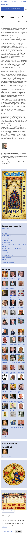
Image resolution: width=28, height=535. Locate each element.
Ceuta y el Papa (6, 242)
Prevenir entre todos (7, 240)
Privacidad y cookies (8, 511)
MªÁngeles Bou (6, 410)
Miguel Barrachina (21, 401)
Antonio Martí (21, 288)
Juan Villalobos (22, 362)
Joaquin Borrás (22, 336)
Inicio (2, 1)
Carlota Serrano (6, 298)
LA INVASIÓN (5, 250)
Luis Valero (21, 372)
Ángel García (13, 278)
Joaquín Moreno (4, 345)
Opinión (11, 1)
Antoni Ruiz (5, 288)
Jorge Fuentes (4, 22)
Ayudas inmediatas (6, 257)
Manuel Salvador (4, 392)
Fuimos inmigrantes (7, 238)
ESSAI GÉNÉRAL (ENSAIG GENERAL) (11, 253)
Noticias (6, 1)
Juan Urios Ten (13, 362)
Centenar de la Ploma (22, 298)
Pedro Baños (13, 410)
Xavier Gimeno (5, 437)
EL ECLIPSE (4, 233)
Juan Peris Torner (4, 363)
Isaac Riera (12, 326)
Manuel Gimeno (12, 382)
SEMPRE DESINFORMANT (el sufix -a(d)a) (12, 248)
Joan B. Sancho (5, 336)
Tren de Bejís (5, 231)
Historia (16, 1)
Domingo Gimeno (12, 308)
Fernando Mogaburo (21, 308)
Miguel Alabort (14, 401)
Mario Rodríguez (20, 392)
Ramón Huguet (14, 419)
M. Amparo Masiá (4, 382)
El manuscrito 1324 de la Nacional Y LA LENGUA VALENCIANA (14, 245)
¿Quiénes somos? (5, 4)
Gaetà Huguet (13, 317)
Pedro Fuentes (22, 410)
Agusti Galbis (5, 278)
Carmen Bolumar (12, 298)
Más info (4, 527)
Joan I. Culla (13, 336)
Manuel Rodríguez (20, 382)
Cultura (20, 1)
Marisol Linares (6, 401)
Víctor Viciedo (21, 427)
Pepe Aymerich (5, 419)
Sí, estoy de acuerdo (8, 531)
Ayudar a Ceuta (6, 228)
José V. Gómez (5, 354)
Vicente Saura (13, 427)
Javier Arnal (21, 326)
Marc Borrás (13, 391)
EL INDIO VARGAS (6, 235)
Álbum (24, 1)
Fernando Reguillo (4, 317)
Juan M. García (21, 354)
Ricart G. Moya (22, 419)
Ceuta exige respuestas (8, 262)
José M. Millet (21, 344)
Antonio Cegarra (12, 288)
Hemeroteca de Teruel (7, 255)
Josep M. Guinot (14, 354)
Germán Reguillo (20, 317)
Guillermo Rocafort (4, 327)
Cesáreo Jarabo (6, 307)
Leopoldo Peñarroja (12, 372)
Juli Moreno (5, 372)
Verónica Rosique (4, 428)
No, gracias (18, 531)
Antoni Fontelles (20, 279)
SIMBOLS (4, 260)
